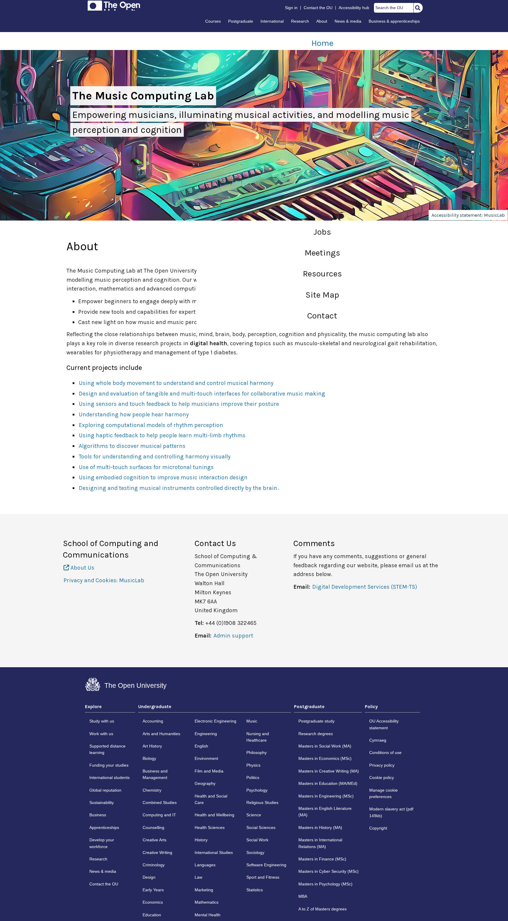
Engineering (206, 733)
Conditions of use (385, 752)
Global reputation (105, 790)
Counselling (153, 827)
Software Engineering (266, 864)
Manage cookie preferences (383, 793)
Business (97, 814)
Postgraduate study (316, 721)
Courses (213, 21)
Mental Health (207, 914)
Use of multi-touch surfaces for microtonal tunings (146, 467)
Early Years (153, 889)
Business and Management (155, 774)
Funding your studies (108, 765)
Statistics (254, 889)
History (201, 839)
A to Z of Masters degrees (322, 909)
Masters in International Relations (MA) (320, 843)
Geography (205, 783)
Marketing (204, 889)
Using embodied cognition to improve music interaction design (163, 477)
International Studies (214, 852)
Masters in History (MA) (320, 827)
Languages (205, 864)
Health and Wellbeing (214, 814)
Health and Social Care (211, 799)
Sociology (255, 852)
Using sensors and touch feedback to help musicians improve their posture (179, 404)
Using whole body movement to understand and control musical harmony (176, 383)
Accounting (153, 721)
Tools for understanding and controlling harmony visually (154, 456)
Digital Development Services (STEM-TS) (364, 586)
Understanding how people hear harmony (134, 414)
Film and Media (209, 771)
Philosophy (256, 752)
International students (109, 777)
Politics (252, 777)
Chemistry (152, 790)
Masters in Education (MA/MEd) (327, 783)
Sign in (291, 7)
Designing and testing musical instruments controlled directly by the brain (178, 488)
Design (149, 877)
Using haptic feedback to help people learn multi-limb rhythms (162, 435)
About (321, 21)
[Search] (417, 7)
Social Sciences (260, 827)
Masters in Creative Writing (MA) (328, 771)
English (201, 746)
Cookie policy (381, 777)
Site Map (322, 295)
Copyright (378, 828)
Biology (149, 758)
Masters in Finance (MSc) (322, 859)
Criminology (154, 864)
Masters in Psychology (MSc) (325, 884)
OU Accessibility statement (384, 724)
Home (322, 43)
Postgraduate (240, 21)
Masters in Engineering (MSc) (326, 796)
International (272, 21)
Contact (322, 316)
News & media (348, 21)
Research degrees (315, 733)
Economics (153, 902)
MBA (302, 896)
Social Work (257, 839)
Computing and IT (159, 814)
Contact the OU (318, 7)
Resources (322, 273)
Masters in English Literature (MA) (325, 811)
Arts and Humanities (161, 733)
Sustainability (101, 802)
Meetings (322, 253)
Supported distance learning (107, 749)
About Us (81, 567)
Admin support (233, 635)
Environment (206, 758)
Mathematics (206, 902)
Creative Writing (157, 852)
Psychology (257, 790)
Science (253, 814)
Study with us (101, 721)
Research (300, 21)
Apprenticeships (104, 827)
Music (251, 721)
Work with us (101, 733)
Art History (152, 746)
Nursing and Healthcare (257, 737)
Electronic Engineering (215, 721)
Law (198, 877)
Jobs (322, 232)
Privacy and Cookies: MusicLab (103, 580)
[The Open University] (114, 6)
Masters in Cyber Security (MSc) (328, 871)
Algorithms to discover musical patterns (132, 446)
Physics (253, 765)
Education (152, 914)
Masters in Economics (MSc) (325, 758)
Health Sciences (210, 827)
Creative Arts (154, 839)
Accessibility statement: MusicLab (468, 215)
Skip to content (85, 6)
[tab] (110, 708)
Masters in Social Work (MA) (324, 746)
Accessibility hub (354, 7)
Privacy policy (382, 765)
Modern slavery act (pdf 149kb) (391, 812)
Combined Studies (160, 802)
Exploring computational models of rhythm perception (151, 425)
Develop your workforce (101, 843)
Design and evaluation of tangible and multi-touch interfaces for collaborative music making (202, 393)
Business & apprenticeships (394, 21)
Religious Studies (262, 802)
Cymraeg (377, 740)
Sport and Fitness (262, 877)
